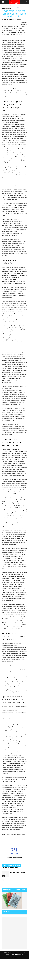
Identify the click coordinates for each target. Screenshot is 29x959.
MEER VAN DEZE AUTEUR (10, 868)
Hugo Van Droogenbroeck (9, 19)
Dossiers (10, 952)
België (3, 876)
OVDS (5, 952)
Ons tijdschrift (22, 952)
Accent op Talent (21, 834)
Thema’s (15, 952)
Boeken (13, 7)
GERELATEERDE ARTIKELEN (11, 865)
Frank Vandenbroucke (11, 834)
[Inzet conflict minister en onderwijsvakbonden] (5, 874)
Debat (7, 7)
